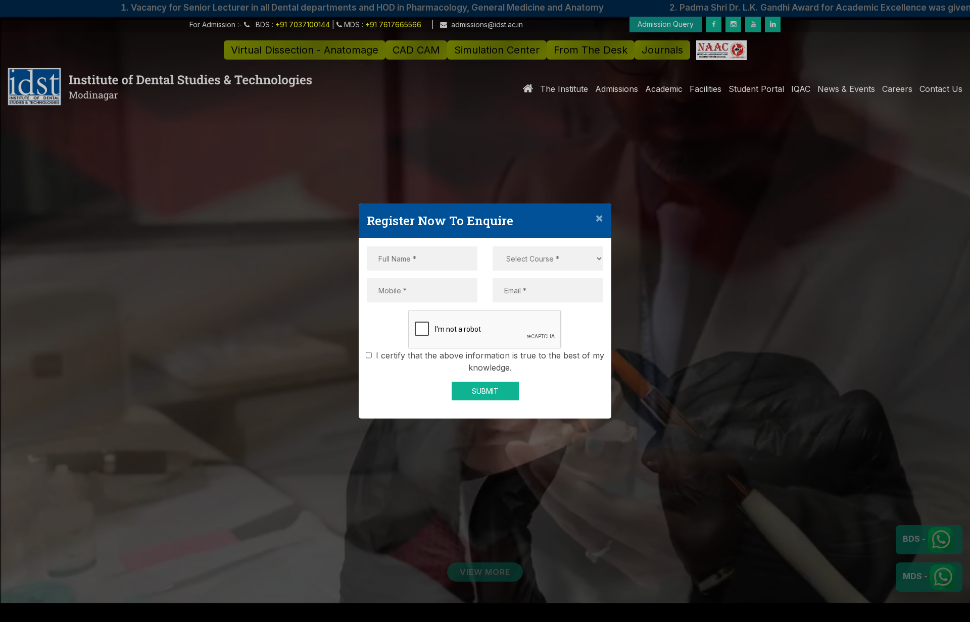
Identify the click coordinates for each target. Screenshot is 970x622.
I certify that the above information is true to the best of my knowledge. (490, 361)
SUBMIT (485, 391)
